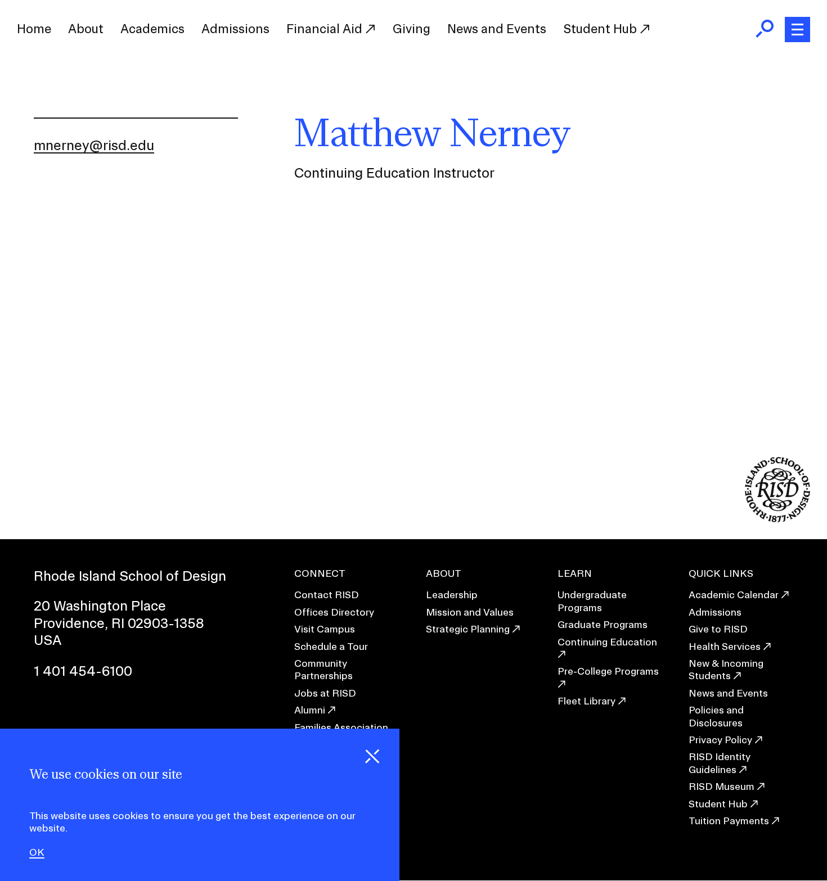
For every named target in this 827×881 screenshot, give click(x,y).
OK (36, 852)
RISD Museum (721, 786)
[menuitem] (34, 29)
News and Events (496, 28)
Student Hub (601, 28)
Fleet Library (586, 700)
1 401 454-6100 (83, 670)
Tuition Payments (729, 820)
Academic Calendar (734, 594)
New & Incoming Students (726, 669)
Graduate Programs (603, 624)
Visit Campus (324, 629)
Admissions (235, 28)
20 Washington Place (100, 605)
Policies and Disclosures (716, 716)
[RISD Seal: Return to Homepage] (777, 518)
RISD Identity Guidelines (719, 762)
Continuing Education (607, 641)
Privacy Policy (720, 739)
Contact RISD (326, 594)
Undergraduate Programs (592, 600)
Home (34, 28)
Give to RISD (718, 629)
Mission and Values (470, 612)
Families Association (341, 727)
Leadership (452, 594)
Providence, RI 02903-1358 (119, 623)
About (86, 28)
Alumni (309, 709)
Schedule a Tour (331, 646)
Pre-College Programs (608, 671)
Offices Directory (334, 612)
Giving (411, 28)
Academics (152, 28)
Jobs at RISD (325, 693)
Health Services (725, 646)
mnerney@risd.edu (94, 145)
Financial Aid (325, 28)
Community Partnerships (323, 669)
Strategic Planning (468, 629)
